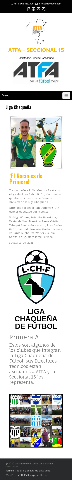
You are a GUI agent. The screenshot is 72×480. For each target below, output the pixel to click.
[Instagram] (38, 9)
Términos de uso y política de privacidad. (28, 470)
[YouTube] (33, 9)
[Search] (43, 9)
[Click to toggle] (66, 95)
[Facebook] (29, 9)
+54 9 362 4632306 (23, 3)
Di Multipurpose (29, 475)
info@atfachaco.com (50, 3)
